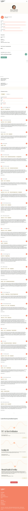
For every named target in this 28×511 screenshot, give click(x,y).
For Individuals (3, 504)
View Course (24, 437)
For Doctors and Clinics (4, 496)
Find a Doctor (3, 494)
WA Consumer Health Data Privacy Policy (14, 507)
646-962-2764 (3, 80)
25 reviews (6, 17)
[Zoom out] (27, 61)
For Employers (3, 503)
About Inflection (3, 501)
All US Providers (22, 507)
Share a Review (3, 495)
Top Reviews (8, 94)
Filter (3, 94)
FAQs (1, 497)
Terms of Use (2, 507)
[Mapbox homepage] (1, 76)
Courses (2, 493)
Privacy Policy (6, 507)
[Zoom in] (27, 60)
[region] (14, 68)
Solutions (2, 502)
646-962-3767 (3, 85)
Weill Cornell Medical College (14, 11)
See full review (2, 116)
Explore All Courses (14, 482)
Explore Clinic (3, 57)
